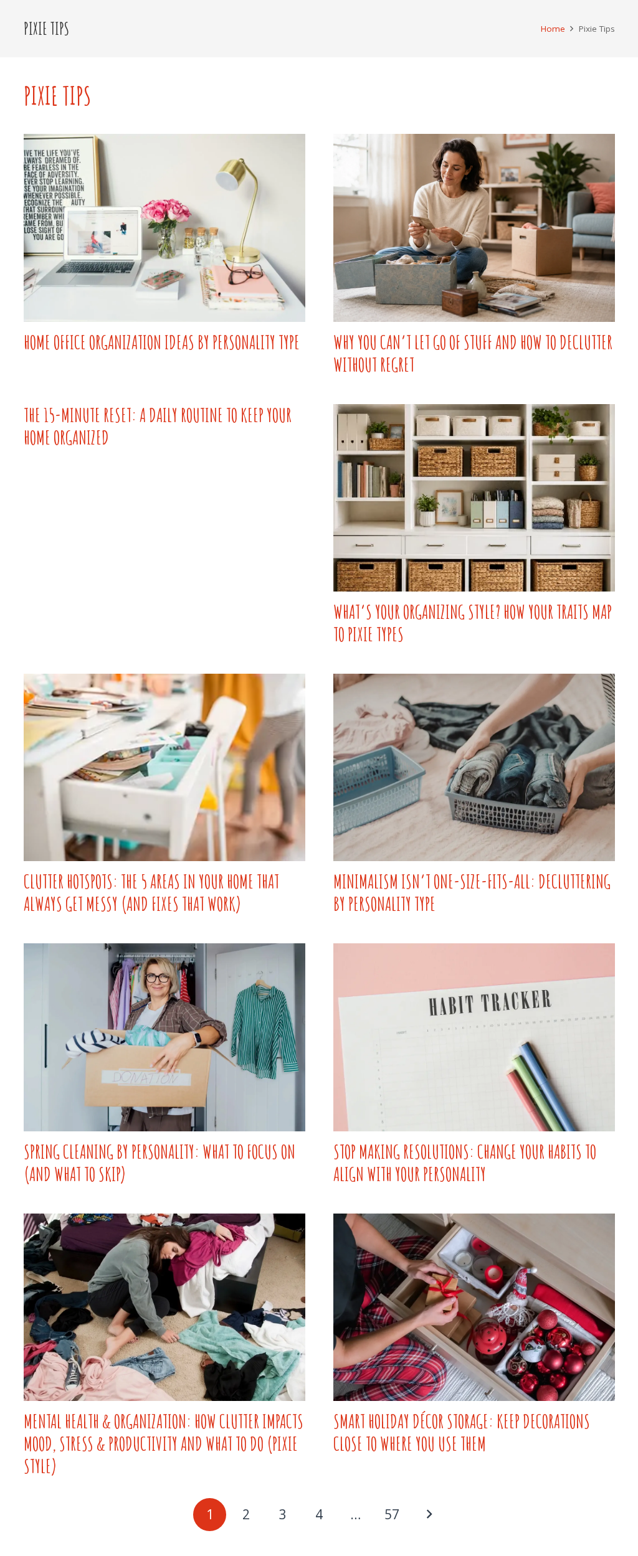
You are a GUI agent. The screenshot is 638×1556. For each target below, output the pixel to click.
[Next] (428, 1514)
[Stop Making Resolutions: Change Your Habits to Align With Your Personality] (474, 1037)
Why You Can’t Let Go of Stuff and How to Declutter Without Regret (472, 353)
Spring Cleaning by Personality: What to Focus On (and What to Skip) (159, 1163)
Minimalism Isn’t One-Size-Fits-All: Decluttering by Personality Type (472, 892)
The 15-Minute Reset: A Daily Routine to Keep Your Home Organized (158, 426)
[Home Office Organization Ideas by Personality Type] (164, 227)
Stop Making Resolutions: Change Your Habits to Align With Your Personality (464, 1163)
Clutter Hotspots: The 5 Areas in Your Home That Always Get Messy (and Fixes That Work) (151, 892)
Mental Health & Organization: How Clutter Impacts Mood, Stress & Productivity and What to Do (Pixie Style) (163, 1444)
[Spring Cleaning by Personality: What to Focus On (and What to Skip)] (164, 1037)
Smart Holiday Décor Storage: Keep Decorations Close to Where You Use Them (461, 1432)
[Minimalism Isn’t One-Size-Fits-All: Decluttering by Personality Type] (474, 767)
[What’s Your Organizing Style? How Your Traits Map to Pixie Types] (474, 498)
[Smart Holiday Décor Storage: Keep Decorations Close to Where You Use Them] (474, 1307)
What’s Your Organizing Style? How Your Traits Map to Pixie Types (472, 623)
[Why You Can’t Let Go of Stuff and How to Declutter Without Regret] (474, 227)
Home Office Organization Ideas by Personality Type (162, 342)
